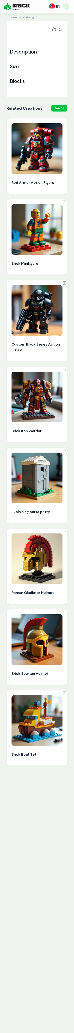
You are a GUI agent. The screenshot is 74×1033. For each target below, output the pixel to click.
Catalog (28, 17)
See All (59, 108)
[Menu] (66, 6)
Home (13, 17)
